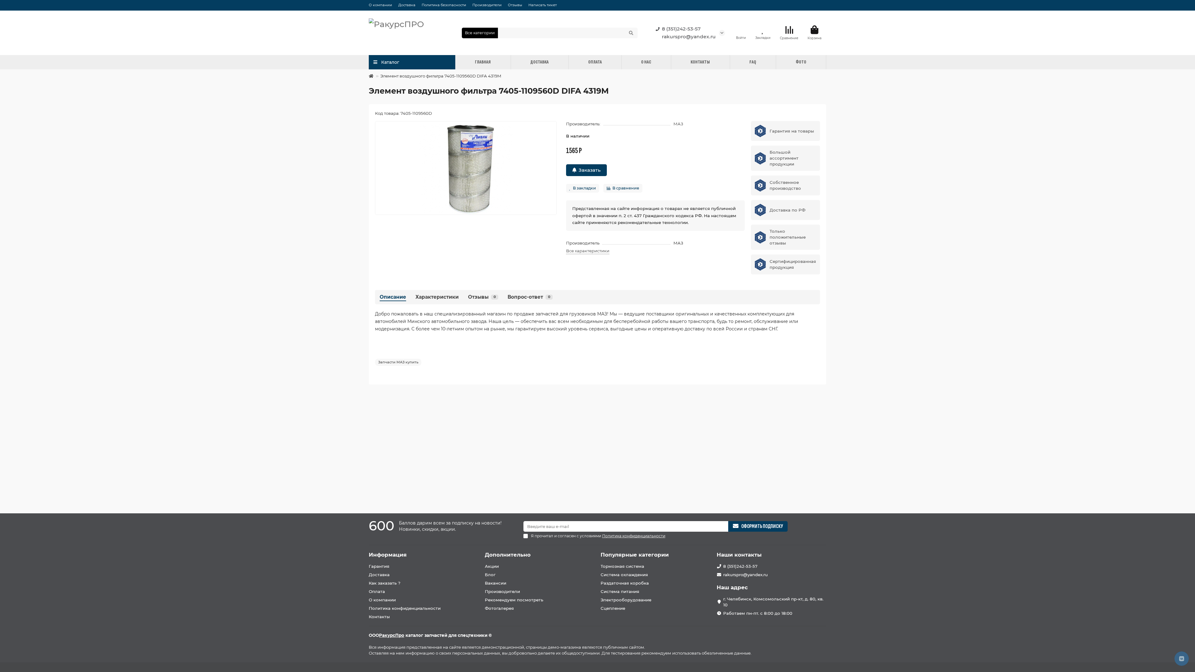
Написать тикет (542, 5)
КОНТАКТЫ (700, 62)
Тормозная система (622, 566)
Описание (393, 297)
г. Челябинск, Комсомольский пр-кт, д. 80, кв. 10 (773, 601)
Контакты (379, 616)
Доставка (406, 5)
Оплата (377, 591)
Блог (490, 574)
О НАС (646, 62)
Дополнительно (508, 555)
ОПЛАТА (595, 62)
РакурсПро (391, 635)
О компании (380, 5)
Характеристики (437, 297)
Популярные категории (635, 555)
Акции (492, 566)
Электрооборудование (626, 599)
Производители (487, 5)
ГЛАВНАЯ (483, 62)
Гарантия (379, 566)
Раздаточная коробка (625, 583)
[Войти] (741, 30)
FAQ (752, 62)
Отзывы (515, 5)
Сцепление (613, 608)
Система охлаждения (624, 574)
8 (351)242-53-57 (681, 29)
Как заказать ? (385, 583)
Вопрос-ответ (529, 297)
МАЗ (678, 123)
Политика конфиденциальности (405, 608)
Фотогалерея (499, 608)
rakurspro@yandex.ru (689, 37)
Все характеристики (587, 250)
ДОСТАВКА (539, 62)
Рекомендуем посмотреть (514, 599)
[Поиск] (631, 33)
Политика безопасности (444, 5)
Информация (388, 555)
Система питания (620, 591)
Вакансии (495, 583)
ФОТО (801, 62)
